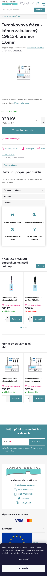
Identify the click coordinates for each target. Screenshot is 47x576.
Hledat (39, 9)
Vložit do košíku (25, 130)
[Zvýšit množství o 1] (43, 119)
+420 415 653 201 (25, 489)
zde (36, 553)
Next (43, 266)
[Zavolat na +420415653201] (28, 3)
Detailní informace (21, 103)
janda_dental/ (25, 503)
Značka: (8, 155)
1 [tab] (21, 327)
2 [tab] (23, 327)
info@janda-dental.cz (26, 485)
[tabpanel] (12, 298)
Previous (38, 266)
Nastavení (23, 559)
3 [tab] (26, 327)
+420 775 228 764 (25, 494)
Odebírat (37, 442)
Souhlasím (23, 568)
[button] (8, 317)
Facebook (26, 498)
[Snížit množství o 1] (43, 122)
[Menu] (43, 3)
